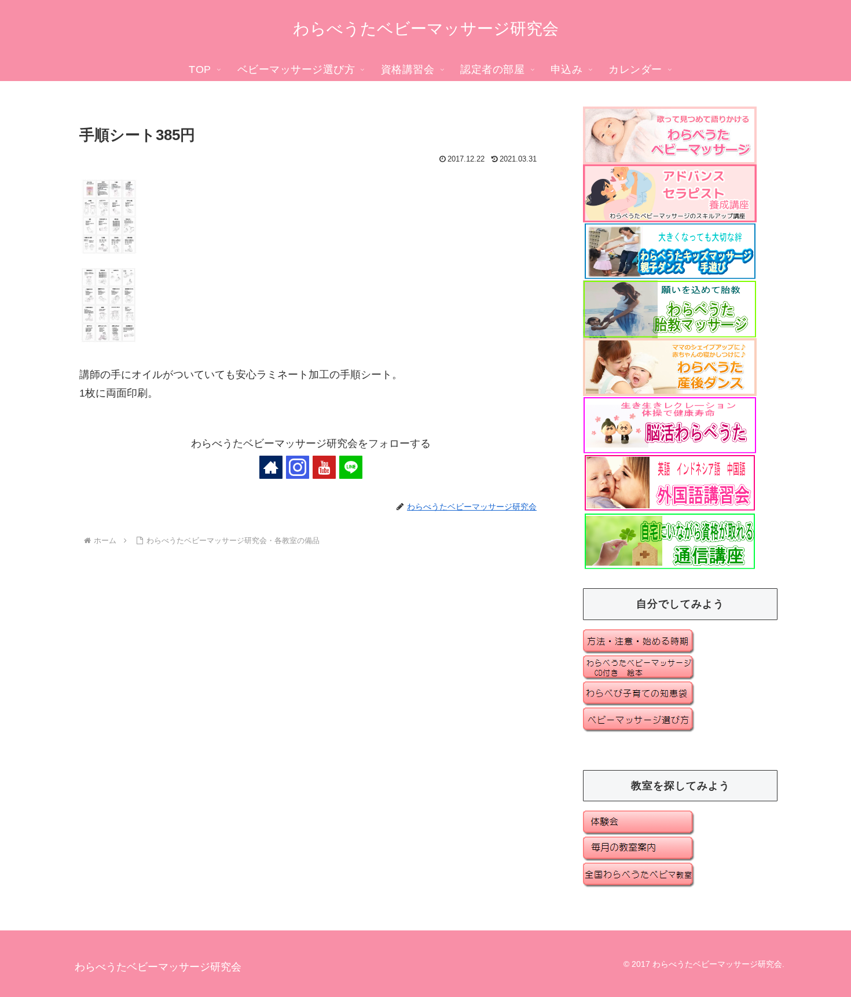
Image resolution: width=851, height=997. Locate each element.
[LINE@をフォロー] (350, 467)
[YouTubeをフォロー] (324, 467)
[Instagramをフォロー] (297, 467)
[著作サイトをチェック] (271, 467)
